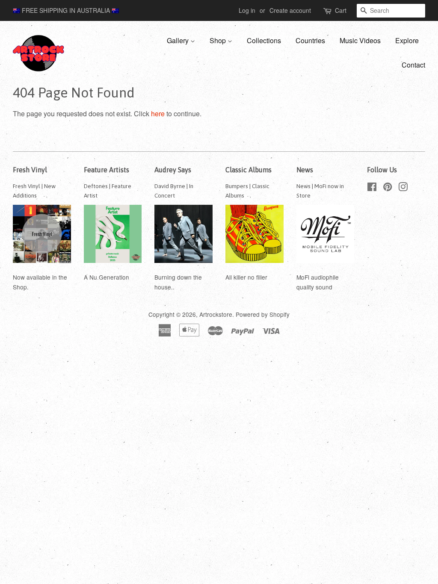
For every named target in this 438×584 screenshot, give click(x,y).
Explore (407, 40)
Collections (264, 40)
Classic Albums (248, 170)
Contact (413, 65)
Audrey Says (172, 170)
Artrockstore (215, 314)
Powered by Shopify (263, 314)
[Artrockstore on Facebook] (372, 188)
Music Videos (360, 40)
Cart (340, 10)
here (158, 113)
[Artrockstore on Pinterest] (387, 188)
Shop (219, 40)
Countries (310, 40)
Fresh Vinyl (30, 170)
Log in (247, 10)
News (304, 170)
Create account (290, 10)
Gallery (178, 40)
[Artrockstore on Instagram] (403, 188)
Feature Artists (106, 170)
